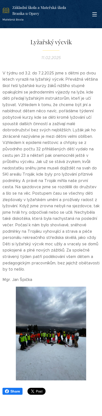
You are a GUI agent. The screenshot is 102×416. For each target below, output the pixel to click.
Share (15, 391)
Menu (95, 14)
